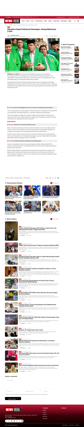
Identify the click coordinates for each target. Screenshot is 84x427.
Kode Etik (45, 414)
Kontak (44, 412)
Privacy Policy (65, 425)
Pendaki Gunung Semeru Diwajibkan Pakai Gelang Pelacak (27, 140)
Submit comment (12, 399)
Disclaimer (45, 418)
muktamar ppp (27, 177)
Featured (7, 177)
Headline (11, 177)
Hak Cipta (45, 416)
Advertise (77, 425)
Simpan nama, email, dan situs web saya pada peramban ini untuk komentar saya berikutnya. (27, 394)
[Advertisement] (34, 8)
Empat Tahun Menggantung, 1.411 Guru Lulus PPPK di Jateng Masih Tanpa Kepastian (33, 107)
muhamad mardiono (18, 177)
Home (6, 25)
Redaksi (44, 410)
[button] (28, 21)
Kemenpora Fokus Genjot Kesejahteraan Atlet (24, 124)
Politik (10, 25)
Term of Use (71, 425)
